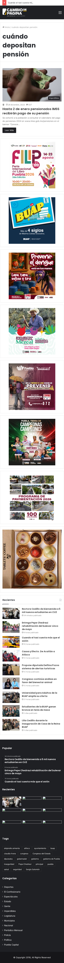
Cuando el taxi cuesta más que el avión (27, 2)
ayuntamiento (40, 848)
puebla (50, 864)
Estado (7, 901)
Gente (7, 906)
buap (52, 848)
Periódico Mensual (13, 930)
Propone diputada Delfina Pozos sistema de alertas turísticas (40, 667)
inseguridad (9, 864)
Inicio (7, 27)
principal (39, 864)
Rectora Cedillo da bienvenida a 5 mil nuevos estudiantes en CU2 (41, 610)
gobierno (35, 859)
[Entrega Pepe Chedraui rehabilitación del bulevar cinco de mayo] (11, 627)
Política (7, 940)
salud (6, 869)
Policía (7, 935)
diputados (8, 859)
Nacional (8, 925)
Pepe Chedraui (24, 864)
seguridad (17, 869)
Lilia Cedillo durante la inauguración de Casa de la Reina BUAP (41, 724)
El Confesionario (12, 892)
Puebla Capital (11, 944)
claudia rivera (10, 853)
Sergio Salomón (33, 869)
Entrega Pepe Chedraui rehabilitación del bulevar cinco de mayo (40, 626)
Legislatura (9, 916)
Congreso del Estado (41, 853)
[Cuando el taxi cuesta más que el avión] (11, 642)
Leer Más (9, 130)
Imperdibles (10, 911)
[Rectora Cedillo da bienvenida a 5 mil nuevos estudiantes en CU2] (11, 613)
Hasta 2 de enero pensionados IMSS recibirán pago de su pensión (30, 111)
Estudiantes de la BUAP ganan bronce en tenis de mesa (39, 708)
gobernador (22, 859)
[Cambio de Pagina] (14, 12)
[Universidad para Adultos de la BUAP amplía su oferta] (11, 697)
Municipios (9, 920)
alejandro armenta (12, 848)
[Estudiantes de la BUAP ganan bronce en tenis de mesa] (11, 711)
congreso (24, 853)
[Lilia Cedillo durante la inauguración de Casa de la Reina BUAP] (11, 725)
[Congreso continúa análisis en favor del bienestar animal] (11, 683)
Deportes (8, 887)
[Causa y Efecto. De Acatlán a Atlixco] (11, 656)
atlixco (27, 848)
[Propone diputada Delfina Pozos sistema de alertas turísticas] (11, 669)
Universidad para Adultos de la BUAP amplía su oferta (39, 694)
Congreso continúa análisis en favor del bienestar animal (39, 680)
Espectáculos (11, 896)
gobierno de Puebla (51, 859)
